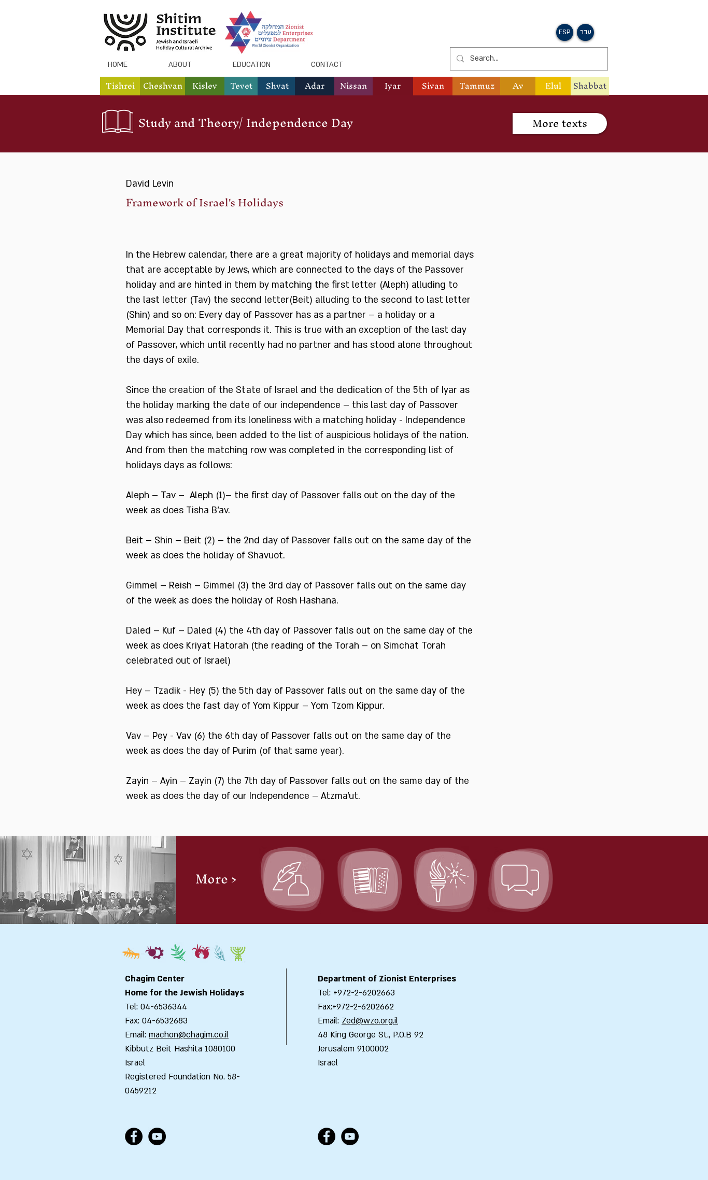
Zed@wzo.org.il (370, 1021)
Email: (330, 1021)
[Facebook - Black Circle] (134, 1136)
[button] (162, 86)
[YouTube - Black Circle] (157, 1136)
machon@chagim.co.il (189, 1035)
